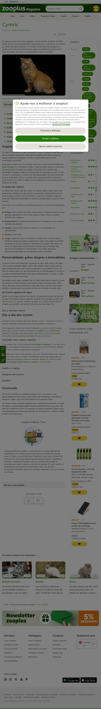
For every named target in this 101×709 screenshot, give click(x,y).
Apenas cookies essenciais (50, 146)
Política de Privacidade (61, 124)
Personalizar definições (50, 131)
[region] (50, 126)
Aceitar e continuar (50, 138)
